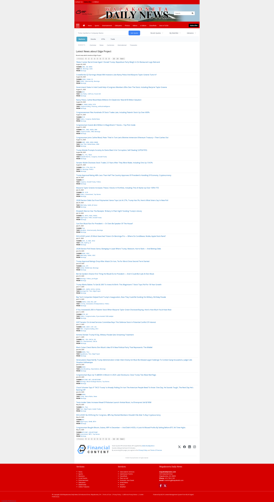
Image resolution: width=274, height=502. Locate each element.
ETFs (103, 39)
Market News (96, 119)
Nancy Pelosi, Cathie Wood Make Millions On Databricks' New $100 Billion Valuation (108, 100)
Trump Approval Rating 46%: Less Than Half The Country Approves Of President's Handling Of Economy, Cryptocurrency (123, 175)
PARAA (95, 216)
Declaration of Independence (95, 304)
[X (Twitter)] (179, 449)
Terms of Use (107, 494)
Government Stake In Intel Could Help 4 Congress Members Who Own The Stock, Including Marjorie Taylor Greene (121, 87)
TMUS (90, 155)
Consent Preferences (9, 501)
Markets (82, 39)
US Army (82, 304)
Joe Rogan (95, 279)
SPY (83, 180)
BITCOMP (85, 380)
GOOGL (98, 289)
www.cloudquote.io (148, 446)
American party (91, 230)
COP (92, 327)
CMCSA (91, 339)
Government (89, 194)
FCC (83, 155)
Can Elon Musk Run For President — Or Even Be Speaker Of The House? (104, 223)
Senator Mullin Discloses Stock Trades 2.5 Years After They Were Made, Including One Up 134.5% (114, 162)
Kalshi (89, 205)
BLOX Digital (190, 494)
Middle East (88, 268)
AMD (87, 130)
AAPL (83, 130)
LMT (95, 302)
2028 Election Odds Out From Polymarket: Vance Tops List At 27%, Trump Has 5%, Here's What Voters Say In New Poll (122, 200)
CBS (87, 339)
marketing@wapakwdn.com (173, 480)
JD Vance (94, 205)
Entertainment (87, 341)
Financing (94, 106)
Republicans (83, 354)
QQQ (83, 266)
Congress (88, 119)
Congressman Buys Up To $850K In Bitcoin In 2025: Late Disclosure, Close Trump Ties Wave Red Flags (116, 375)
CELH (83, 167)
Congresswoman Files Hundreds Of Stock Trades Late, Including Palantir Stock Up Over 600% (113, 112)
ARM (95, 130)
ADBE (83, 327)
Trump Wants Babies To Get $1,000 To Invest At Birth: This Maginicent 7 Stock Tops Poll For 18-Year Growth (118, 284)
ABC (83, 339)
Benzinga (86, 69)
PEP (83, 192)
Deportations (95, 369)
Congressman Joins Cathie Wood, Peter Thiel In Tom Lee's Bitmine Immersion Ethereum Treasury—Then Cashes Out (122, 137)
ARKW (91, 142)
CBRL (83, 67)
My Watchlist (173, 33)
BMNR (96, 142)
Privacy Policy (143, 450)
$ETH (94, 421)
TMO (81, 329)
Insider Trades (96, 409)
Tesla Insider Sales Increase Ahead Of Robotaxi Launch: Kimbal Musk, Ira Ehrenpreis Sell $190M (113, 402)
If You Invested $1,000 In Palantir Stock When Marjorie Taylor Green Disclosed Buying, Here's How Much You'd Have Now (123, 310)
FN (94, 167)
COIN (81, 243)
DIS (83, 216)
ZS (92, 79)
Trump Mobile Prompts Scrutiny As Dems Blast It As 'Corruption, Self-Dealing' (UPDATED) (111, 150)
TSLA (83, 228)
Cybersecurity (89, 81)
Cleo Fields (83, 94)
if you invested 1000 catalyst (104, 316)
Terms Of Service (156, 450)
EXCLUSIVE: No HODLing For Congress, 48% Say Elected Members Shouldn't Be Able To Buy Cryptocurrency (118, 415)
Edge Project (84, 218)
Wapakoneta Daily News (70, 494)
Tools (113, 39)
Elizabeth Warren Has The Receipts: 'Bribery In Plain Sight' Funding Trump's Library (109, 211)
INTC (83, 92)
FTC (86, 155)
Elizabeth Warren (85, 157)
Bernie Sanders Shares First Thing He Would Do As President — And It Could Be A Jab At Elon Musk (115, 274)
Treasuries (133, 45)
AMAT (88, 327)
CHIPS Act (90, 94)
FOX (81, 341)
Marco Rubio (89, 396)
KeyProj (86, 243)
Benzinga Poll (84, 291)
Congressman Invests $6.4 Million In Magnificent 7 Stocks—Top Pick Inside (105, 125)
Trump (82, 396)
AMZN (92, 130)
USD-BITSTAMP (96, 380)
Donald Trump (102, 157)
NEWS (90, 67)
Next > (122, 59)
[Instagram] (194, 449)
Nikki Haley (83, 205)
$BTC (90, 434)
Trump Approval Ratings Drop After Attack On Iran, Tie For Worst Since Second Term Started (112, 261)
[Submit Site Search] (192, 13)
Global (82, 268)
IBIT (90, 380)
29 (117, 59)
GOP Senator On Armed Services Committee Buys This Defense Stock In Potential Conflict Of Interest (116, 322)
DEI (87, 67)
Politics (82, 119)
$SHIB (90, 421)
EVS (83, 407)
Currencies (110, 45)
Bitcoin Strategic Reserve (94, 381)
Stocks (93, 39)
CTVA (87, 167)
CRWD (84, 79)
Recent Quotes (155, 33)
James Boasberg (85, 369)
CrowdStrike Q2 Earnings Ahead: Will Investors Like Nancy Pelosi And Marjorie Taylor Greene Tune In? (116, 75)
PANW (88, 79)
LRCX (96, 329)
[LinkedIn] (189, 449)
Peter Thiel (83, 144)
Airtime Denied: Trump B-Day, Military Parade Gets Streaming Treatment (105, 335)
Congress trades (85, 131)
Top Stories (97, 194)
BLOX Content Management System (171, 494)
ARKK (87, 142)
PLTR (94, 104)
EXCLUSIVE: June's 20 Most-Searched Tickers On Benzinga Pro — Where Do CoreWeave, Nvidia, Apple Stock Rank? (121, 236)
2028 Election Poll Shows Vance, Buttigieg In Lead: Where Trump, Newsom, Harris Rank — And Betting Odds (118, 249)
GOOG (93, 289)
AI (82, 104)
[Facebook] (184, 449)
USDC (87, 253)
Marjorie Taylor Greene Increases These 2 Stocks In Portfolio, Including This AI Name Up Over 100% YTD (117, 188)
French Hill (97, 94)
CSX (95, 327)
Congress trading (85, 106)
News (101, 45)
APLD (93, 241)
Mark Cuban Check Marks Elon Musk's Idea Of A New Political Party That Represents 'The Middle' (114, 347)
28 (114, 59)
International (122, 45)
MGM (83, 253)
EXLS (91, 167)
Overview (93, 45)
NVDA (90, 104)
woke (91, 69)
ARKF (83, 142)
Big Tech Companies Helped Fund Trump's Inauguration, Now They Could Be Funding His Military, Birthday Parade (121, 297)
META (86, 216)
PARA (90, 216)
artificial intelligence (104, 106)
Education (83, 230)
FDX (92, 302)
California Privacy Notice (130, 494)
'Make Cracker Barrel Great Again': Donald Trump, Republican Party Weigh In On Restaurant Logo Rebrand (118, 62)
